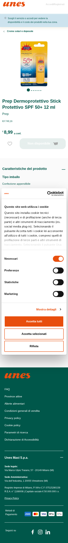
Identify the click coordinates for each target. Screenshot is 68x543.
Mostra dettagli (46, 309)
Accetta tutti (34, 321)
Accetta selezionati (34, 333)
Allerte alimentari (15, 403)
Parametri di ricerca (16, 432)
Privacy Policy (12, 498)
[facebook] (32, 531)
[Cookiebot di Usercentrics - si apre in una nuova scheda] (48, 193)
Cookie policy (12, 425)
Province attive (13, 396)
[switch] (58, 270)
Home (7, 3)
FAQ (7, 389)
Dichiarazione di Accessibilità (22, 439)
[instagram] (40, 531)
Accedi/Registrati (55, 4)
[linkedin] (48, 531)
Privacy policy (13, 418)
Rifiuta (34, 346)
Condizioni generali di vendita (22, 410)
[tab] (28, 89)
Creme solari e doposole (20, 31)
